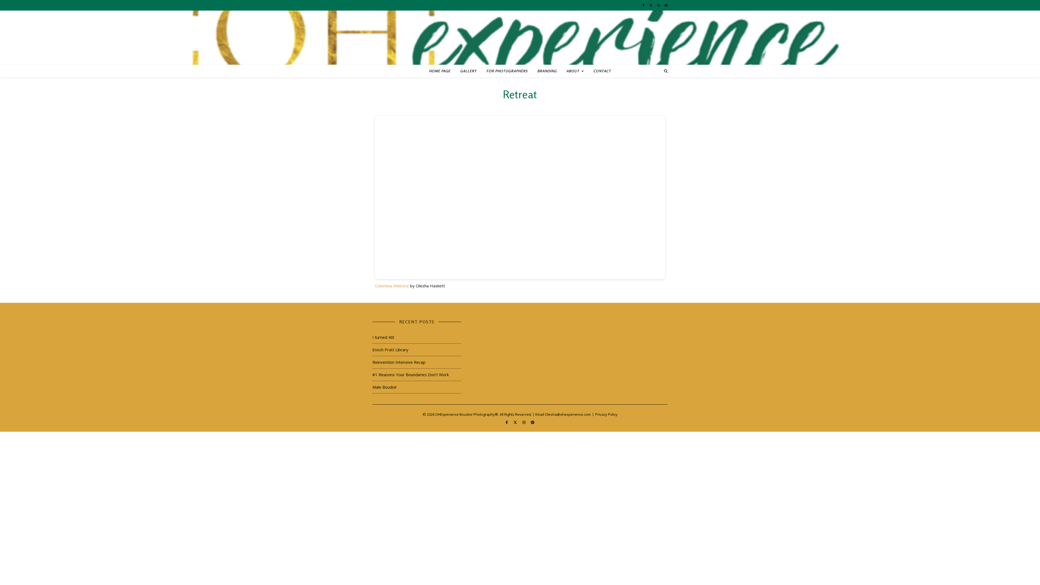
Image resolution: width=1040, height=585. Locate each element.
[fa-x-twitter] (651, 5)
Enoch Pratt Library (390, 349)
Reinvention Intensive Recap (398, 362)
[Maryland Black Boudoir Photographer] (520, 38)
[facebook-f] (644, 5)
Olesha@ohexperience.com (568, 414)
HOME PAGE (439, 71)
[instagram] (659, 5)
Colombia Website (392, 285)
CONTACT (602, 71)
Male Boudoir (384, 387)
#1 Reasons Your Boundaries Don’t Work (410, 374)
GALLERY (468, 71)
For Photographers (507, 71)
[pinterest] (666, 5)
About (572, 71)
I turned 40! (383, 337)
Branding (547, 71)
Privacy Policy (606, 414)
